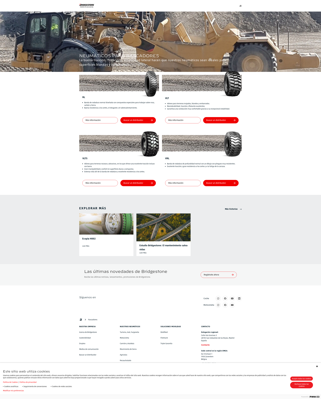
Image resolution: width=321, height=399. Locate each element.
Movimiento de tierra (128, 349)
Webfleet (164, 332)
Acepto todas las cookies (301, 379)
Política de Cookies (10, 382)
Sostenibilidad (85, 338)
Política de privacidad (28, 382)
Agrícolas (123, 355)
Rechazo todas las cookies (302, 385)
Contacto (205, 345)
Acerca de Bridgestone (88, 332)
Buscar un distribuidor (87, 355)
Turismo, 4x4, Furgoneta (129, 332)
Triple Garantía (166, 343)
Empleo (82, 343)
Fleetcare (164, 338)
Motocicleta (124, 338)
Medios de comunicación (89, 349)
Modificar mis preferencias (13, 391)
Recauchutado (125, 360)
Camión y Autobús (127, 343)
